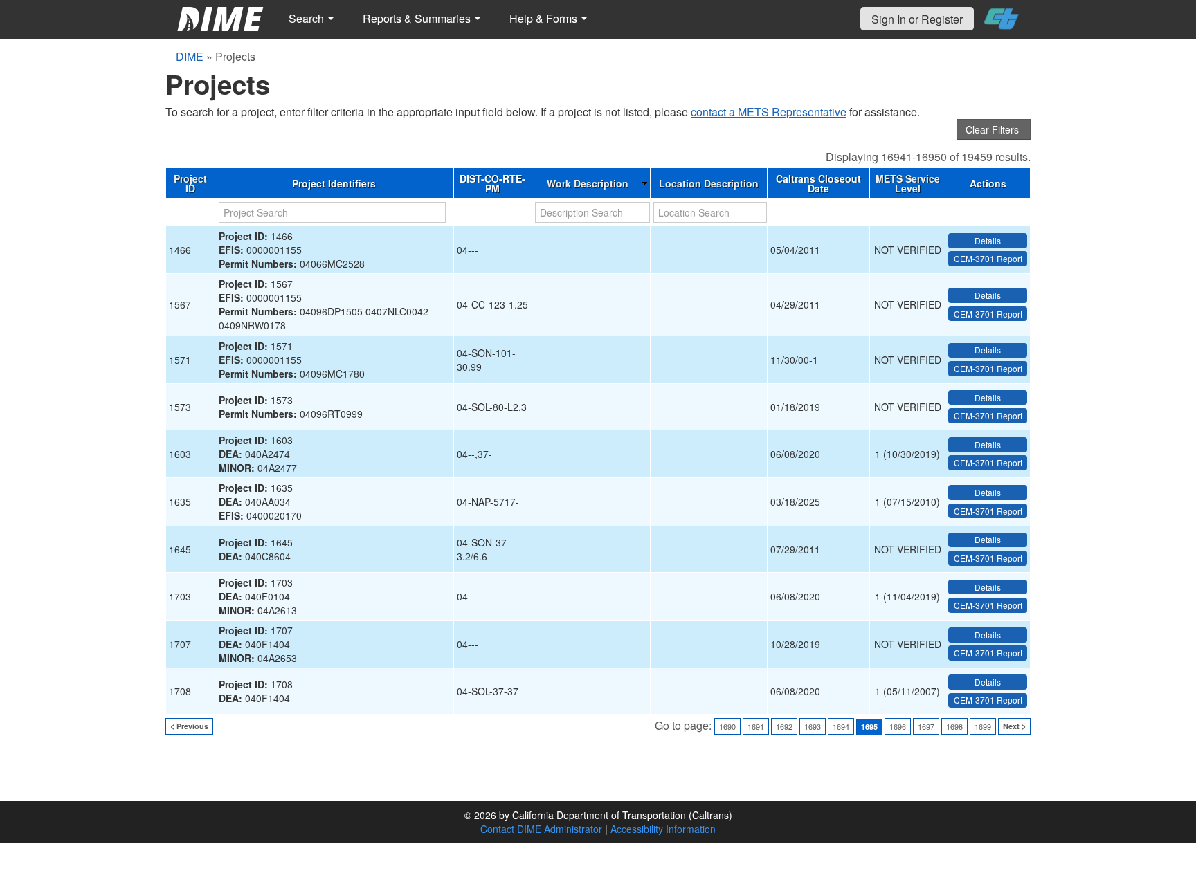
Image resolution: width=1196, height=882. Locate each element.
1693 (812, 726)
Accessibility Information (663, 829)
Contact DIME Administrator (541, 829)
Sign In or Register (917, 19)
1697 (926, 726)
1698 (954, 726)
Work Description (587, 183)
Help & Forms (544, 18)
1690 (727, 726)
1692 (784, 726)
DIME (189, 56)
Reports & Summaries (418, 18)
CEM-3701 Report (988, 258)
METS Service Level (908, 183)
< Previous (189, 726)
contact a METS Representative (768, 112)
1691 (756, 726)
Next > (1014, 726)
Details (988, 240)
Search (308, 18)
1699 (983, 726)
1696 (897, 726)
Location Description (709, 183)
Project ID (190, 183)
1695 (869, 727)
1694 (841, 726)
